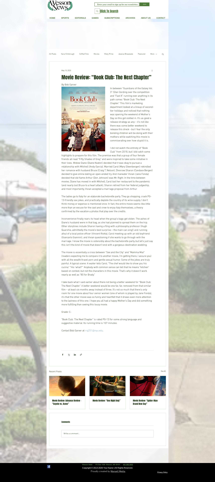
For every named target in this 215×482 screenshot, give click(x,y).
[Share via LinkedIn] (75, 354)
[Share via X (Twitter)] (69, 354)
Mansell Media (118, 471)
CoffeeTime (84, 54)
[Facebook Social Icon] (48, 466)
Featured (141, 54)
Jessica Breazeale (125, 54)
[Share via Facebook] (62, 354)
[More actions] (152, 70)
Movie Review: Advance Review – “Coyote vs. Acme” (66, 402)
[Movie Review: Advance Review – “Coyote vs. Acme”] (67, 386)
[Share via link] (81, 354)
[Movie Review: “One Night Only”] (108, 386)
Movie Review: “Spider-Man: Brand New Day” (145, 402)
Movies (96, 54)
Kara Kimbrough (67, 54)
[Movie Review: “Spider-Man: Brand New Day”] (148, 386)
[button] (80, 18)
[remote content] (107, 338)
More (152, 54)
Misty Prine (108, 54)
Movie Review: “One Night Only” (106, 400)
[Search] (97, 11)
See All (163, 371)
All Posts (52, 54)
